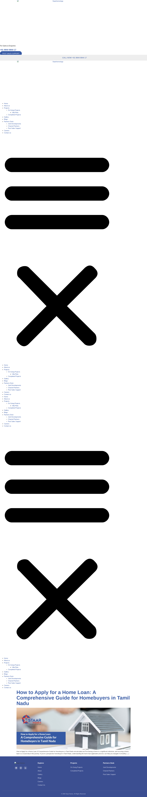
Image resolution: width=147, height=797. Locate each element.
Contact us (7, 133)
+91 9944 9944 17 (8, 50)
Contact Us (41, 785)
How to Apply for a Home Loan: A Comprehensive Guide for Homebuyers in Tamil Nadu (73, 697)
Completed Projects (14, 115)
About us (7, 106)
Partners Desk (9, 121)
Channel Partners (13, 126)
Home (6, 103)
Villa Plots (15, 112)
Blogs (6, 119)
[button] (57, 249)
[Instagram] (20, 768)
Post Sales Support (14, 128)
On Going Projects (14, 110)
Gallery (6, 117)
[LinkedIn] (25, 768)
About (40, 771)
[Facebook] (16, 768)
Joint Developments (14, 124)
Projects (6, 108)
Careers (6, 130)
